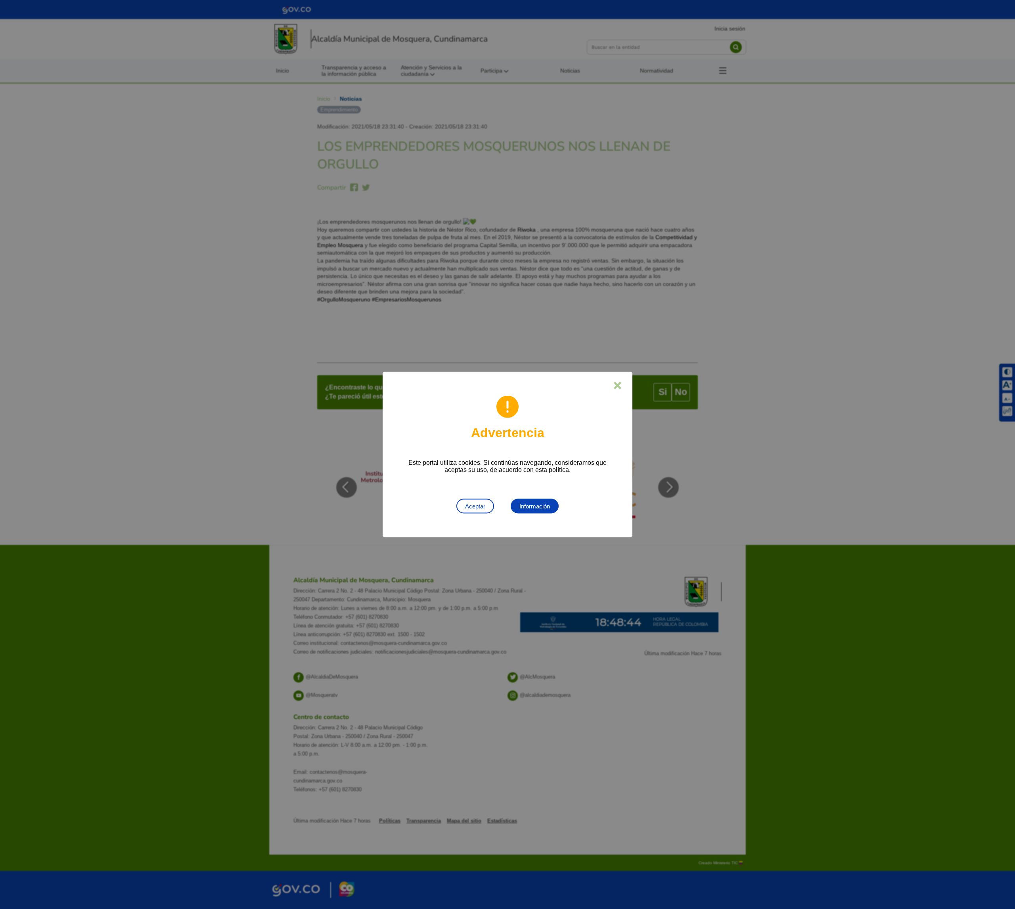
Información (534, 506)
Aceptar (475, 506)
